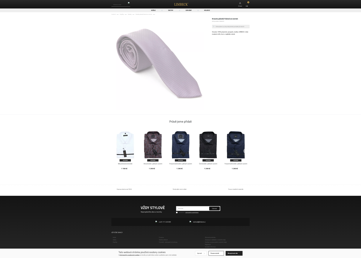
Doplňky (189, 10)
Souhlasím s (188, 212)
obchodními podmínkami (192, 212)
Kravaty (130, 14)
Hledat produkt (117, 5)
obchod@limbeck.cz (199, 222)
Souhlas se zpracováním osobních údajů (216, 242)
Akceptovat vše (233, 253)
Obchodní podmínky (210, 237)
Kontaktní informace (210, 247)
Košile (153, 10)
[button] (246, 151)
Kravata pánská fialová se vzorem (144, 14)
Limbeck (113, 14)
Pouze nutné (215, 253)
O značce (161, 237)
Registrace (208, 244)
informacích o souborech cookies (129, 255)
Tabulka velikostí (163, 240)
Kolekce (207, 10)
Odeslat (214, 208)
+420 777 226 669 (165, 222)
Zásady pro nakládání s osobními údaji (215, 240)
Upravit (199, 253)
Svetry (170, 10)
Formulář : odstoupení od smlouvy (168, 242)
